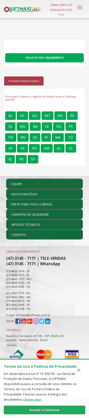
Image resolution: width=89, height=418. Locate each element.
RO (58, 126)
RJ (10, 159)
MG (22, 126)
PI (46, 137)
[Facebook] (18, 321)
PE (71, 126)
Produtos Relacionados (24, 81)
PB (10, 137)
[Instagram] (36, 321)
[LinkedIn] (47, 321)
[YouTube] (23, 321)
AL (10, 115)
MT (47, 115)
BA (35, 126)
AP (10, 148)
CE (35, 137)
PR (21, 159)
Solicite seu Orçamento (44, 57)
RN (23, 137)
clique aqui (32, 399)
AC (59, 148)
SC (71, 148)
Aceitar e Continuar (44, 410)
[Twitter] (41, 321)
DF (22, 115)
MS (60, 115)
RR (34, 148)
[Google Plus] (29, 321)
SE (47, 126)
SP (33, 159)
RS (72, 115)
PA (22, 148)
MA (58, 137)
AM (46, 148)
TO (70, 137)
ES (10, 126)
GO (34, 115)
